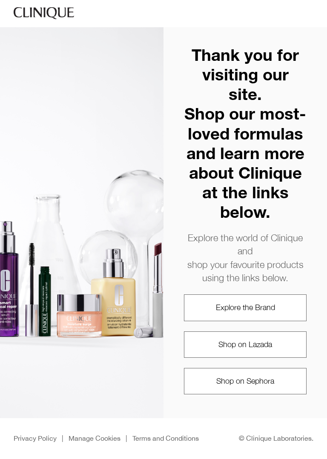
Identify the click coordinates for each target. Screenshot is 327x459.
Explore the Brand (245, 307)
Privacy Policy (35, 438)
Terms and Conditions (165, 438)
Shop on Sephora (245, 380)
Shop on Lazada (245, 344)
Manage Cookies (94, 438)
